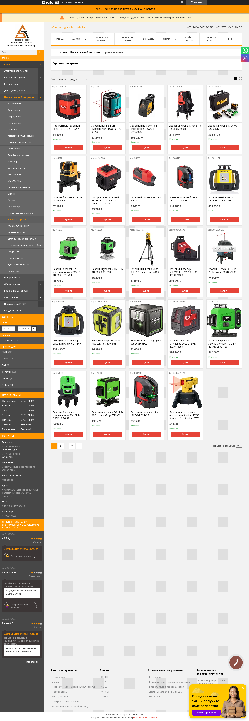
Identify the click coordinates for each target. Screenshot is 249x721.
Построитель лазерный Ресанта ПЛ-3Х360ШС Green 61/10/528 (105, 200)
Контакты (148, 39)
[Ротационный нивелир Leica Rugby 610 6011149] (68, 320)
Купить (69, 147)
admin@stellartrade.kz (13, 505)
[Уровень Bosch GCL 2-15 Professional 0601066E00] (224, 249)
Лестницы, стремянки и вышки (165, 691)
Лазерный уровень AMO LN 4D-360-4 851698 (107, 270)
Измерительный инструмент (19, 97)
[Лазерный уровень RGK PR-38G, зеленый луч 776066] (107, 392)
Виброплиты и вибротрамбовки (166, 686)
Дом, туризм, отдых (14, 90)
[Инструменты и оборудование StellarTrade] (22, 32)
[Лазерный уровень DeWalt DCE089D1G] (224, 105)
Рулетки (11, 200)
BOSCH (104, 677)
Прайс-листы (188, 39)
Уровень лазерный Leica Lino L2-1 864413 (183, 199)
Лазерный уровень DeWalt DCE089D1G (223, 127)
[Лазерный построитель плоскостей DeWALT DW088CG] (146, 105)
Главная (59, 39)
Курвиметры (14, 148)
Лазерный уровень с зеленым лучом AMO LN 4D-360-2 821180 (222, 343)
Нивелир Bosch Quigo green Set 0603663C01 (146, 342)
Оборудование (12, 284)
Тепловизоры (14, 206)
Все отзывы (32, 661)
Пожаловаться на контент (145, 718)
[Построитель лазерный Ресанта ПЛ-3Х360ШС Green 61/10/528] (107, 177)
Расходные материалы (16, 290)
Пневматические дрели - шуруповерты (73, 686)
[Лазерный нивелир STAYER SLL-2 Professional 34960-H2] (146, 249)
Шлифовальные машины (65, 701)
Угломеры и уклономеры (20, 213)
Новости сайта (211, 39)
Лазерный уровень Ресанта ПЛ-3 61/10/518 (185, 127)
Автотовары (11, 297)
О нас (166, 39)
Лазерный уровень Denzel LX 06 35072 (67, 199)
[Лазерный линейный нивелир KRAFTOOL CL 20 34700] (107, 105)
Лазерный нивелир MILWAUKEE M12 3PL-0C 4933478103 (183, 272)
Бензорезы (155, 677)
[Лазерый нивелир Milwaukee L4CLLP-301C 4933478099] (185, 320)
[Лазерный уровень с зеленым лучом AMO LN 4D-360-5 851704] (68, 249)
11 (72, 446)
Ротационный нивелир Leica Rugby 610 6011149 (67, 342)
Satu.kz (139, 715)
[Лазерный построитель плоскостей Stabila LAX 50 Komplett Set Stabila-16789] (185, 392)
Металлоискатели (16, 168)
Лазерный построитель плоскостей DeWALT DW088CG (144, 128)
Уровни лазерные (17, 219)
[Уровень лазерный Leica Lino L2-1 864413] (185, 177)
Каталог (6, 64)
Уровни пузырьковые (18, 225)
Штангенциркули (16, 232)
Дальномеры (14, 123)
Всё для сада (11, 83)
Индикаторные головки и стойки (24, 245)
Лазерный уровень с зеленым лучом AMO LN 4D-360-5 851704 (67, 272)
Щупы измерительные (19, 264)
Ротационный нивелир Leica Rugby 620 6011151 (222, 199)
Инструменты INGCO (15, 303)
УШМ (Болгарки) (60, 696)
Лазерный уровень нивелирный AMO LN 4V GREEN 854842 (66, 415)
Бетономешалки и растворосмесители (170, 681)
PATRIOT (105, 691)
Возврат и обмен (127, 39)
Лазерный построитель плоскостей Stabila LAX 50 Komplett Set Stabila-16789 (184, 415)
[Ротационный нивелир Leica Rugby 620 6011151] (224, 177)
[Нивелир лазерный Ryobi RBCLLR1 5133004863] (107, 320)
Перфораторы (59, 691)
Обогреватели (12, 277)
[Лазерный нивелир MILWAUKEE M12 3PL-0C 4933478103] (185, 249)
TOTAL (104, 681)
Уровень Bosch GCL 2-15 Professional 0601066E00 (222, 270)
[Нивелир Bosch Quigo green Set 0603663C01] (146, 320)
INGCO (104, 686)
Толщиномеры (15, 258)
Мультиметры (14, 180)
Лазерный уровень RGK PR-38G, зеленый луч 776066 (107, 414)
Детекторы (13, 129)
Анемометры (14, 103)
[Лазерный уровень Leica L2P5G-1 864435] (146, 392)
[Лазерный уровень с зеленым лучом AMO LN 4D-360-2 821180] (224, 320)
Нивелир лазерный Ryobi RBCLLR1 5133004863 (106, 342)
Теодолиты (13, 251)
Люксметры (13, 161)
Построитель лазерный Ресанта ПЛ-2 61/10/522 (66, 127)
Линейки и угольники (19, 155)
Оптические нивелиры (19, 187)
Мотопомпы (155, 696)
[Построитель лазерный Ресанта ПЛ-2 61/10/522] (68, 105)
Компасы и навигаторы (19, 142)
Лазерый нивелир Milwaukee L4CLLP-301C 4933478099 (183, 343)
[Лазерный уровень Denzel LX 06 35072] (68, 177)
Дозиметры (13, 271)
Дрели (55, 681)
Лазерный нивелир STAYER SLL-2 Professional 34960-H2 (146, 272)
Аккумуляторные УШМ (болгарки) (70, 706)
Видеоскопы (14, 110)
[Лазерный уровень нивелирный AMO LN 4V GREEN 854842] (68, 392)
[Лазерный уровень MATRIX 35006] (146, 177)
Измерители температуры (21, 135)
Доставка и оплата (101, 39)
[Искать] (40, 52)
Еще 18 (9, 384)
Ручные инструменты (16, 77)
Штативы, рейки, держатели (22, 238)
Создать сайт (67, 2)
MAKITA (104, 696)
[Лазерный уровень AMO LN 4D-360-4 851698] (107, 249)
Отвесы (11, 193)
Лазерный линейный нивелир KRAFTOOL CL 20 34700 (106, 128)
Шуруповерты (60, 677)
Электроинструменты (16, 70)
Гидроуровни (14, 116)
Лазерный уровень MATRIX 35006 (146, 199)
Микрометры (14, 174)
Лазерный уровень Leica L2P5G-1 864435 (144, 414)
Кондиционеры (12, 310)
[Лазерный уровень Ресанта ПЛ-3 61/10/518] (185, 105)
